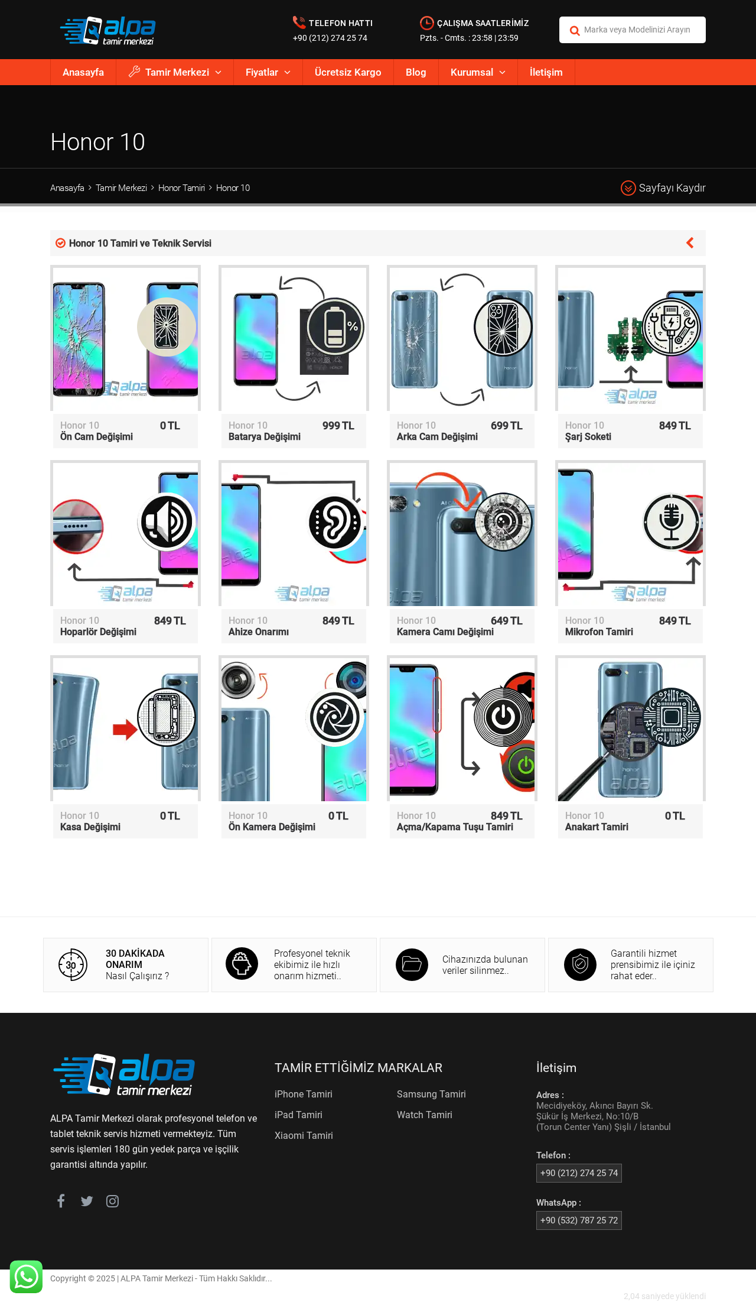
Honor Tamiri (181, 188)
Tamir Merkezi (177, 72)
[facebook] (60, 1203)
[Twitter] (86, 1203)
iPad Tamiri (298, 1115)
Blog (416, 72)
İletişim (546, 72)
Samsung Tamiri (431, 1094)
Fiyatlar (262, 72)
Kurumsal (472, 72)
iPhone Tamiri (304, 1094)
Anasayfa (83, 72)
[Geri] (689, 241)
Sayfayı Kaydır (672, 188)
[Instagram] (112, 1203)
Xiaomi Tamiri (304, 1135)
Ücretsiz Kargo (348, 72)
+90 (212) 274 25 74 (330, 38)
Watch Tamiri (424, 1115)
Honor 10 (233, 188)
